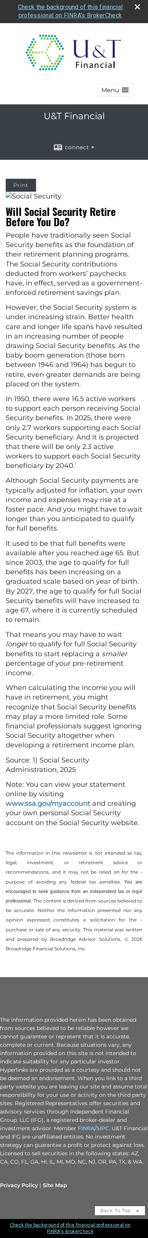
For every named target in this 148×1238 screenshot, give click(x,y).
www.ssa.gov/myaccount (48, 803)
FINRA (86, 1128)
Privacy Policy (19, 1185)
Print (20, 185)
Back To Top (116, 1210)
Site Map (55, 1185)
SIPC (102, 1128)
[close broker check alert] (137, 7)
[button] (115, 90)
